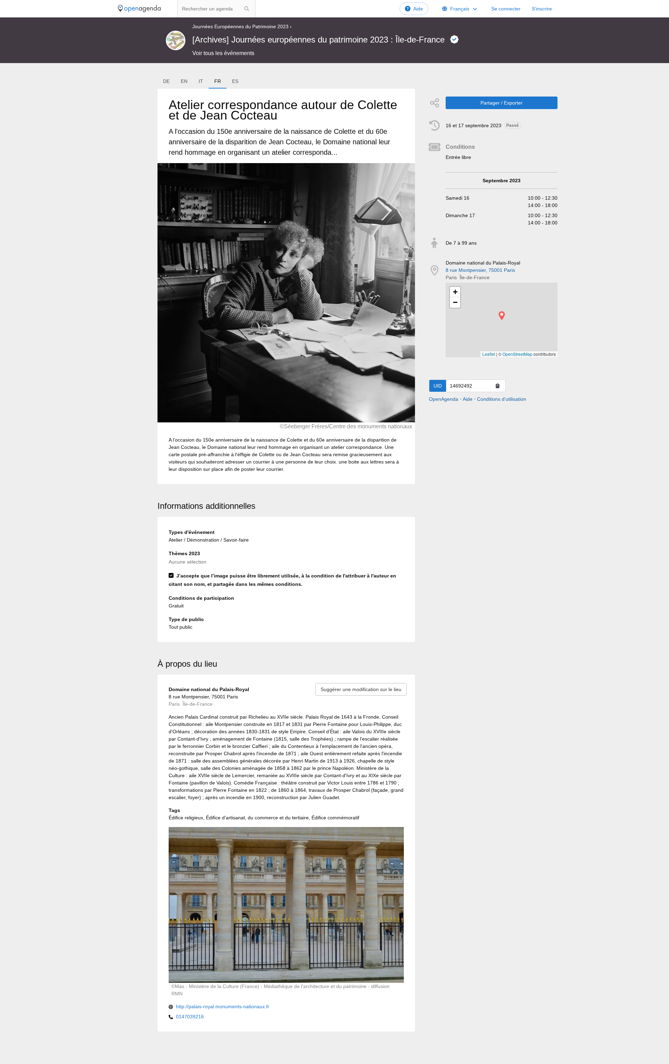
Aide (418, 9)
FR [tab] (217, 81)
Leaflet (488, 354)
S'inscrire (542, 9)
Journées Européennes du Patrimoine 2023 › (242, 26)
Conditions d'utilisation (501, 399)
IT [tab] (201, 81)
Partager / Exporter (501, 103)
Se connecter (506, 9)
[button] (502, 315)
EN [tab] (184, 81)
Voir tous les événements (223, 53)
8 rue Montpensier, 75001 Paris (480, 270)
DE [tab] (166, 81)
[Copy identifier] (498, 386)
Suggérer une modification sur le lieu (361, 689)
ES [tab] (235, 81)
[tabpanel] (286, 286)
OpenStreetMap (517, 354)
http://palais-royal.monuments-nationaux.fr (222, 1006)
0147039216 (190, 1016)
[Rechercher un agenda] (246, 8)
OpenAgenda (443, 399)
